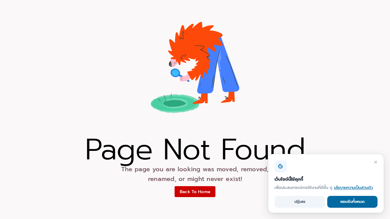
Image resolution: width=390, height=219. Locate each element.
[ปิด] (375, 162)
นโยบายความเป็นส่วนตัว (353, 187)
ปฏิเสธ (299, 201)
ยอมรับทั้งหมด (352, 201)
